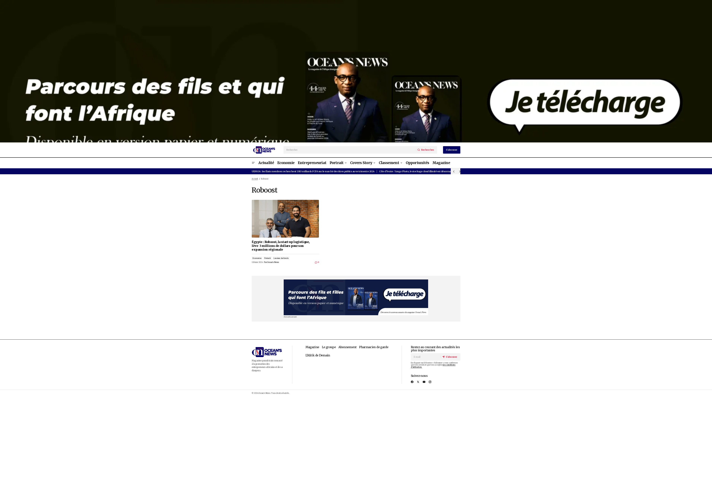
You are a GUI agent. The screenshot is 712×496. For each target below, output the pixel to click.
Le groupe (329, 347)
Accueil (255, 179)
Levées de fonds (281, 258)
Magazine (312, 347)
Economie (257, 258)
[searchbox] (350, 149)
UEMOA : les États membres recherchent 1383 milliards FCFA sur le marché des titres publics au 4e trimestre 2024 (313, 171)
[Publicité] (356, 71)
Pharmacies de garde (373, 347)
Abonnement (347, 347)
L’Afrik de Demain (317, 355)
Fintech (267, 258)
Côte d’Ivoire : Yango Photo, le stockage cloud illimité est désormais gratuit (419, 171)
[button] (253, 163)
